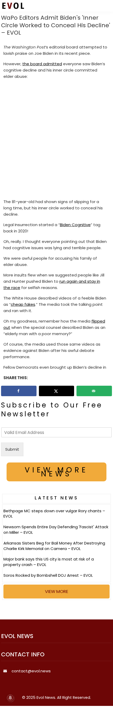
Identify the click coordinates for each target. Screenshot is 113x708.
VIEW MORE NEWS (56, 472)
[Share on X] (56, 391)
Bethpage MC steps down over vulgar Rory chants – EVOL (54, 513)
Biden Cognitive (75, 224)
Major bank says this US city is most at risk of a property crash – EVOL (48, 561)
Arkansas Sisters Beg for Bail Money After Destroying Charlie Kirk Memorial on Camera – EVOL (54, 545)
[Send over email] (94, 391)
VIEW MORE (56, 591)
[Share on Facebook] (19, 391)
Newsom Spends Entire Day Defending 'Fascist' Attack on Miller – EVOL (55, 529)
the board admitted (42, 64)
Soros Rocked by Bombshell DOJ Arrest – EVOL (48, 575)
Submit (12, 449)
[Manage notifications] (10, 698)
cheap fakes (23, 304)
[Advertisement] (56, 140)
